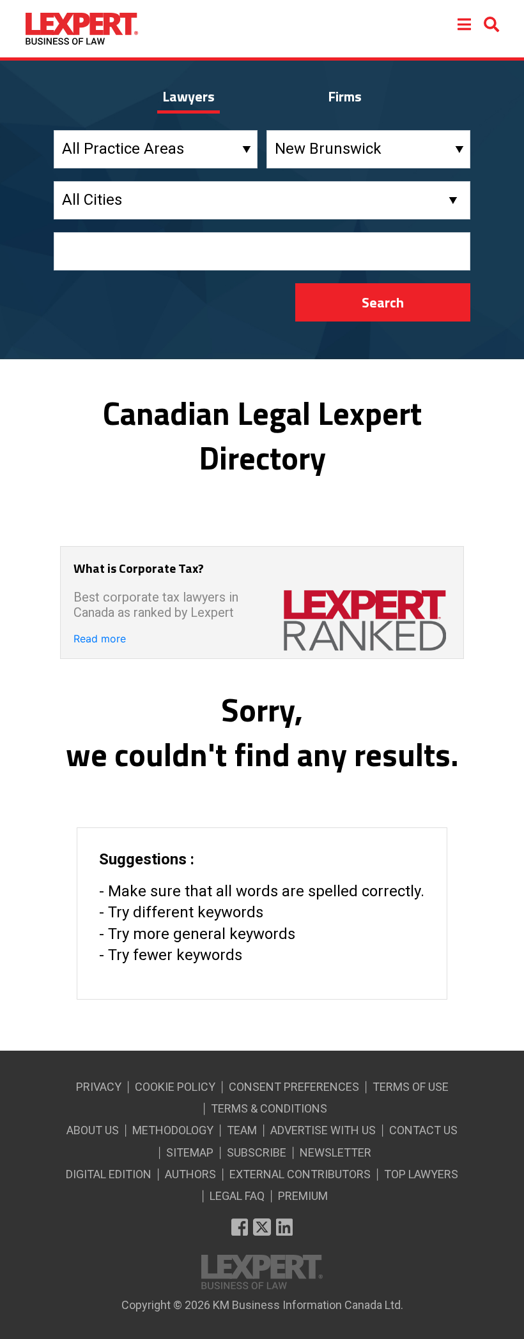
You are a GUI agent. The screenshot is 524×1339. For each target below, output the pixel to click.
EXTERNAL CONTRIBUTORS (300, 1174)
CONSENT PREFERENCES (294, 1086)
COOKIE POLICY (175, 1086)
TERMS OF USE (411, 1086)
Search (383, 302)
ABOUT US (92, 1130)
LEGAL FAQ (237, 1195)
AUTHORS (190, 1174)
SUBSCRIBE (256, 1152)
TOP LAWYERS (421, 1174)
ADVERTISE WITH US (323, 1130)
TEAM (242, 1130)
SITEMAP (189, 1152)
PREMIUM (303, 1195)
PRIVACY (98, 1086)
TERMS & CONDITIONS (269, 1108)
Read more (99, 638)
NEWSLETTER (335, 1152)
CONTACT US (423, 1130)
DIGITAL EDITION (108, 1174)
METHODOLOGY (172, 1130)
